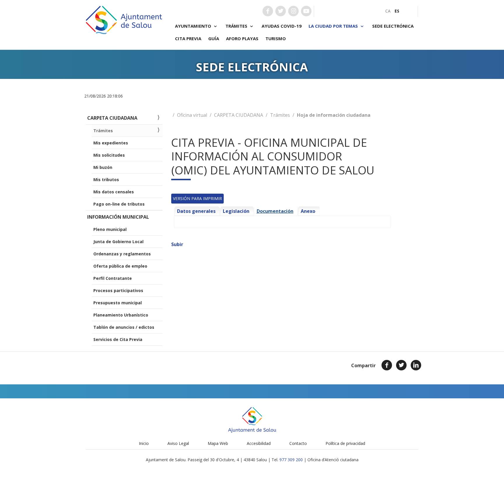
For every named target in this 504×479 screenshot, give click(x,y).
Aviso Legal (178, 443)
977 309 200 (291, 459)
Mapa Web (218, 443)
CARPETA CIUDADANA (238, 115)
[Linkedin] (416, 365)
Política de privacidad (345, 443)
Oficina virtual (192, 115)
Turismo (275, 38)
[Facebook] (387, 365)
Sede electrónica (393, 26)
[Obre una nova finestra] (267, 11)
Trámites (280, 115)
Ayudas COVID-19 (282, 26)
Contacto (298, 443)
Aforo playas (242, 38)
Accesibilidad (259, 443)
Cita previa (188, 38)
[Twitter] (401, 365)
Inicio (144, 443)
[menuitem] (388, 11)
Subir (177, 244)
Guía (213, 38)
